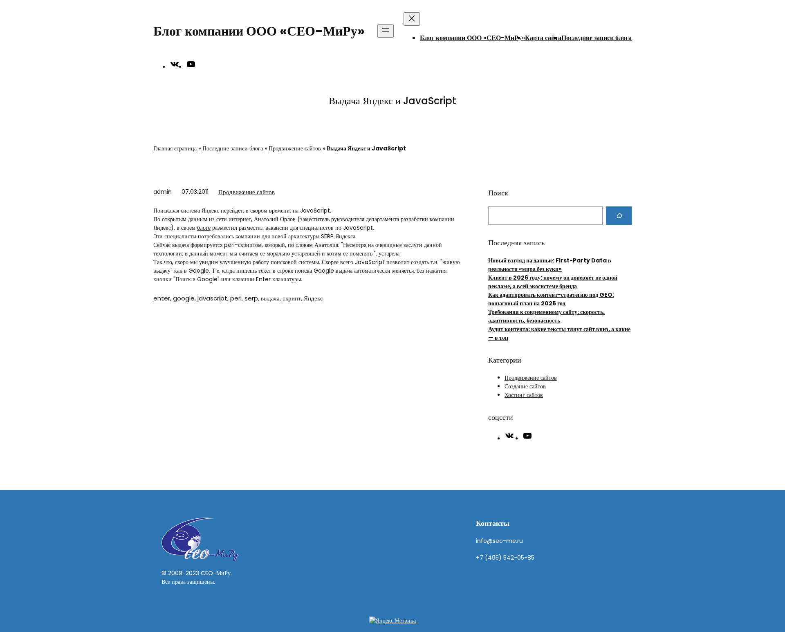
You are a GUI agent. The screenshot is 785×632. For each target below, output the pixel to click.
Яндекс (313, 298)
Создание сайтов (525, 386)
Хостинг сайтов (524, 395)
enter (161, 298)
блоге (204, 228)
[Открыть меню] (385, 31)
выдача (270, 298)
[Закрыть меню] (412, 19)
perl (236, 298)
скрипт (292, 298)
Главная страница (175, 148)
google (184, 298)
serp (251, 298)
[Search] (619, 215)
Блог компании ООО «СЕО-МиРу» (259, 31)
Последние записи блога (596, 38)
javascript (212, 298)
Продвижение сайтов (295, 148)
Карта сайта (543, 38)
